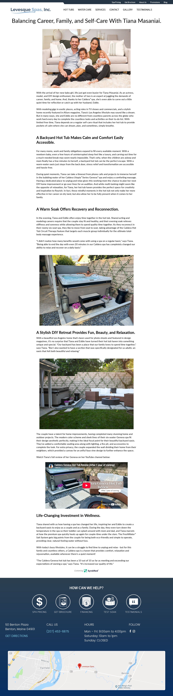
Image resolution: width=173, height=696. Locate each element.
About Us (142, 2)
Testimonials (144, 9)
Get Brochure (130, 2)
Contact (114, 9)
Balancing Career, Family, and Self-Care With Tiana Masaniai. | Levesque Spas (30, 10)
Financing (86, 612)
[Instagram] (133, 631)
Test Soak (110, 612)
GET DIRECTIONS (16, 636)
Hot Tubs (68, 9)
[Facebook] (130, 631)
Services (100, 9)
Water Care (84, 9)
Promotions (155, 2)
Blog (165, 2)
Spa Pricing (116, 2)
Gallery (128, 9)
